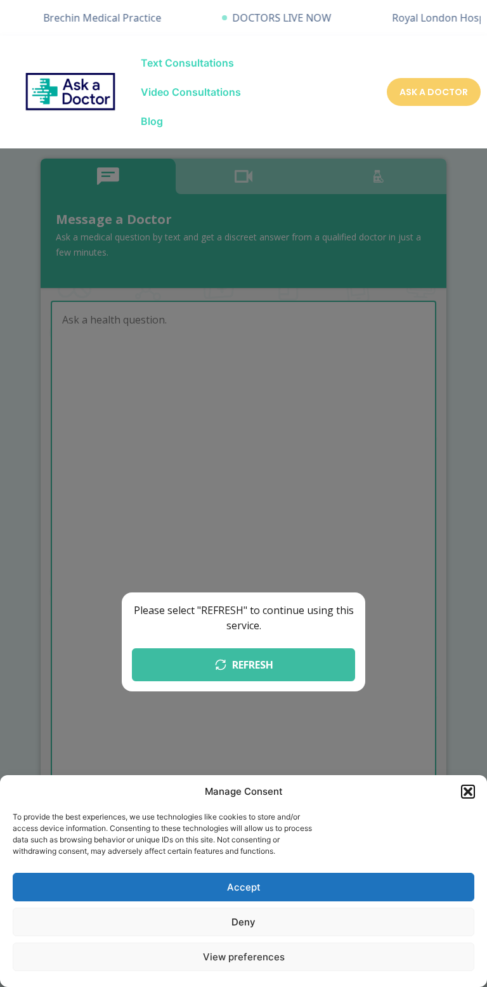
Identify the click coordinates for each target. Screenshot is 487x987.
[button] (468, 791)
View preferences (244, 957)
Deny (243, 922)
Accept (244, 887)
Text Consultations (187, 62)
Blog (152, 121)
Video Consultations (191, 92)
